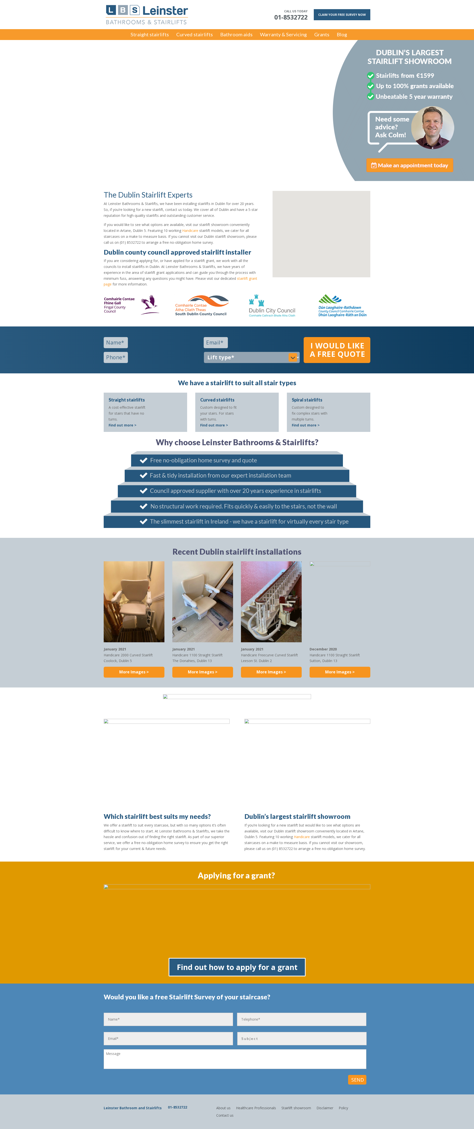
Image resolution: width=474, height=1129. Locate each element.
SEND (357, 1079)
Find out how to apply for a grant (237, 967)
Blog (342, 35)
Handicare (190, 230)
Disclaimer (324, 1108)
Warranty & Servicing (283, 35)
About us (223, 1108)
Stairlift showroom (296, 1108)
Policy (343, 1108)
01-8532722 (177, 1107)
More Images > (134, 672)
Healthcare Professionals (256, 1108)
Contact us (225, 1115)
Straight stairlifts (150, 35)
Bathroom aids (236, 35)
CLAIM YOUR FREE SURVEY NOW (342, 15)
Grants (321, 35)
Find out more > (123, 425)
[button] (323, 228)
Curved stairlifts (194, 35)
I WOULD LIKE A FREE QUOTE (337, 349)
